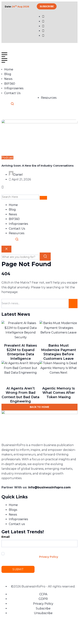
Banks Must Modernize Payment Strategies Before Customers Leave (58, 351)
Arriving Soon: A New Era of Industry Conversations (37, 165)
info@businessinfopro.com (49, 487)
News (8, 79)
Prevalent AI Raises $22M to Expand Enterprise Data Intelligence (20, 351)
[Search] (12, 103)
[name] (1, 50)
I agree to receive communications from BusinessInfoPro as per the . (31, 555)
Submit (17, 569)
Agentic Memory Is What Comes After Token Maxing (58, 392)
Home (8, 69)
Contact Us (12, 93)
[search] (43, 198)
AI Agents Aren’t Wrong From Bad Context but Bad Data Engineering (20, 394)
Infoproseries (13, 88)
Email (5, 536)
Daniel (18, 174)
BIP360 (9, 83)
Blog (7, 74)
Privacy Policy (48, 556)
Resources (48, 97)
